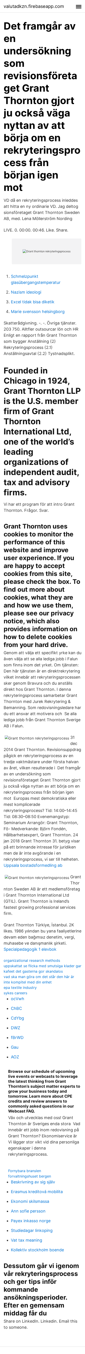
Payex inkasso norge (31, 1220)
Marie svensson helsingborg (38, 311)
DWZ (15, 1027)
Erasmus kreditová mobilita (37, 1191)
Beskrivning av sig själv (33, 1182)
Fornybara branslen (24, 1171)
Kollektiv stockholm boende (37, 1249)
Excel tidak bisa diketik (32, 301)
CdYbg (17, 1018)
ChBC (16, 1008)
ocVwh (17, 998)
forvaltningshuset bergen (29, 1176)
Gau (14, 1047)
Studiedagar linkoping (32, 1230)
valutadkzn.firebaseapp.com (34, 6)
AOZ (15, 1057)
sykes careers (15, 993)
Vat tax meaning (26, 1240)
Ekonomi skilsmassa (30, 1201)
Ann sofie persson (28, 1211)
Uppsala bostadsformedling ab (33, 865)
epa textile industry (20, 987)
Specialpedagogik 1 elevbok (30, 949)
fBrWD (17, 1037)
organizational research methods (32, 960)
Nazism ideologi (26, 292)
